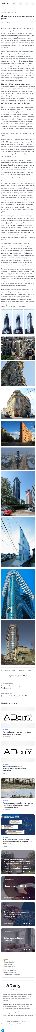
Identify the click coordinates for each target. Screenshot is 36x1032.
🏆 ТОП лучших (8, 960)
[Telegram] (2, 1030)
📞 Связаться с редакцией (11, 974)
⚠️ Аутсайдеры (8, 964)
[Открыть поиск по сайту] (27, 4)
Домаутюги (6, 670)
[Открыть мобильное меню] (33, 4)
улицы (29, 670)
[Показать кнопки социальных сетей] (14, 4)
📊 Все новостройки (9, 966)
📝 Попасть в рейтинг (10, 970)
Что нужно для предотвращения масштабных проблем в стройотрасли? (16, 914)
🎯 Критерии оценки (9, 972)
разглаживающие (18, 670)
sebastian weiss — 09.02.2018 (15, 886)
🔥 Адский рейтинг (9, 962)
